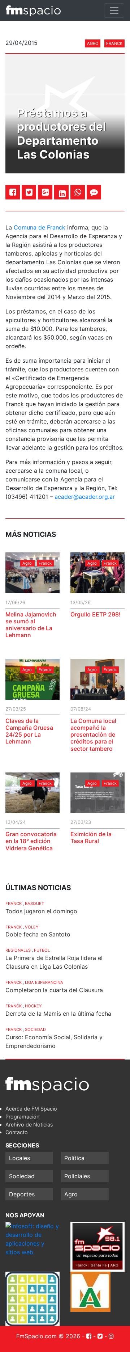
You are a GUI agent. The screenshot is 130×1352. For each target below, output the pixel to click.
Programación (22, 1116)
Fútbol (42, 950)
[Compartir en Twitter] (29, 192)
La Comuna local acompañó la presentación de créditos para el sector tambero (93, 734)
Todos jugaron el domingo (41, 911)
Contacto (16, 1132)
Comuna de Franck (39, 227)
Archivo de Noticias (29, 1124)
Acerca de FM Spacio (31, 1108)
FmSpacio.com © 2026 (48, 1336)
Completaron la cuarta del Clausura (54, 990)
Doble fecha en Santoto (37, 934)
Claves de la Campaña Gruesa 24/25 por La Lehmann (29, 731)
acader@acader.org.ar (85, 496)
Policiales (77, 1176)
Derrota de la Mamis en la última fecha (58, 1013)
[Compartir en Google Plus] (45, 192)
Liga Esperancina (44, 982)
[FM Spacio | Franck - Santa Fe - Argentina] (33, 10)
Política (74, 1158)
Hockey (33, 1005)
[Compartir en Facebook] (12, 192)
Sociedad (35, 1029)
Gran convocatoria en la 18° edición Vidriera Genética (31, 840)
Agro (93, 43)
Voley (31, 927)
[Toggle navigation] (114, 10)
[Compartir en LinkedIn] (62, 193)
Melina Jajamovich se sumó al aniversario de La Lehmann (30, 625)
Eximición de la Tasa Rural (91, 837)
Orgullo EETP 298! (95, 614)
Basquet (34, 903)
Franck (114, 43)
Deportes (22, 1194)
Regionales (18, 950)
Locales (19, 1158)
